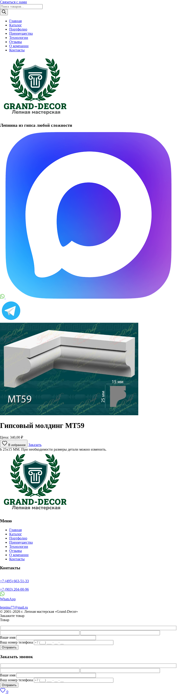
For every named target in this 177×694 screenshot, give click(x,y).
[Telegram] (11, 320)
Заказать (34, 445)
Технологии (18, 38)
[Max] (88, 297)
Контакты (17, 50)
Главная (15, 21)
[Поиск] (4, 12)
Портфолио (18, 29)
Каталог (15, 25)
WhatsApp (8, 599)
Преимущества (21, 33)
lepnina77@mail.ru (14, 607)
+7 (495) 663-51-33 (14, 581)
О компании (19, 46)
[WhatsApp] (3, 297)
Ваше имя (7, 637)
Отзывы (15, 42)
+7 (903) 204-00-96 (14, 589)
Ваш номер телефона (16, 642)
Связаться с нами (13, 2)
